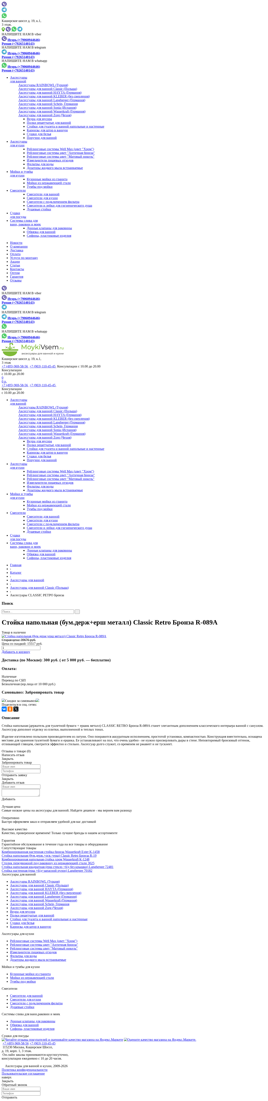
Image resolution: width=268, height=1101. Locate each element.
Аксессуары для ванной (27, 580)
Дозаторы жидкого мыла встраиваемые (55, 168)
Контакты (17, 269)
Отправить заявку (14, 775)
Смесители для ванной (43, 194)
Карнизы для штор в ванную (47, 130)
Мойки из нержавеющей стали (49, 183)
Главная (15, 565)
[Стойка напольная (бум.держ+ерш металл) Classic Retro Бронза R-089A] (134, 636)
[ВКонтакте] (4, 709)
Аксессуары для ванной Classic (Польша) (39, 587)
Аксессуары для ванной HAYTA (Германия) (41, 889)
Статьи (15, 265)
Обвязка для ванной (41, 232)
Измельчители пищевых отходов (50, 160)
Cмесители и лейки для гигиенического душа (59, 205)
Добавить (8, 799)
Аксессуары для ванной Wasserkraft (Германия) (43, 900)
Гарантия (16, 276)
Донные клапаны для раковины (49, 228)
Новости (16, 243)
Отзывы (16, 280)
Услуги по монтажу (24, 258)
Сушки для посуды (15, 1036)
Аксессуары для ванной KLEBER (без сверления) (45, 893)
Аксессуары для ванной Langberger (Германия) (43, 896)
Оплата (15, 254)
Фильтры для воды (40, 164)
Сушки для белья (39, 134)
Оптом (15, 273)
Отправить (9, 1097)
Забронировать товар (44, 692)
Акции (15, 261)
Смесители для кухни (42, 198)
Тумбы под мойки (40, 186)
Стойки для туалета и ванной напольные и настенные (65, 126)
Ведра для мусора (39, 119)
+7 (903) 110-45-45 (43, 366)
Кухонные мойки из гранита (47, 179)
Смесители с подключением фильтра (53, 202)
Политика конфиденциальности (25, 1070)
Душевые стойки (39, 209)
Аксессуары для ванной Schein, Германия (39, 904)
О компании (19, 246)
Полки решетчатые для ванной (49, 122)
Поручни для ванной (42, 138)
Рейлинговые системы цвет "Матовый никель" (60, 156)
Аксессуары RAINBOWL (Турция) (35, 881)
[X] (15, 709)
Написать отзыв (13, 755)
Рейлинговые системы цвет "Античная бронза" (61, 153)
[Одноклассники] (10, 709)
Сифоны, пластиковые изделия (49, 235)
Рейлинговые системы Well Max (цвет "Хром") (60, 149)
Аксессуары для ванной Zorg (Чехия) (36, 908)
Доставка (16, 250)
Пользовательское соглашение (23, 1073)
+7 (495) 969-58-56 (15, 366)
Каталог (16, 572)
